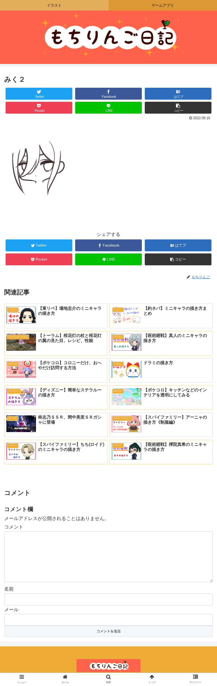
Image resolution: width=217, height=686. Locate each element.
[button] (200, 520)
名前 (9, 589)
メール (11, 609)
